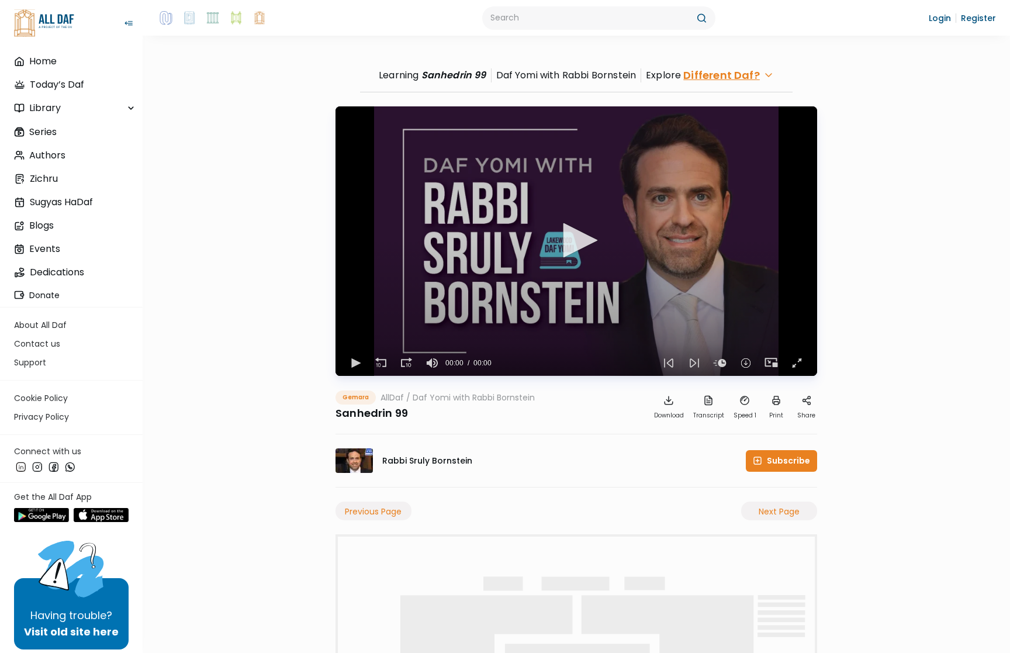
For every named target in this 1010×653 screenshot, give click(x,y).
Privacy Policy (41, 417)
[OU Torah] (166, 18)
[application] (576, 241)
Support (30, 362)
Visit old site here (71, 631)
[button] (940, 18)
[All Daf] (259, 18)
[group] (432, 363)
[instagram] (37, 467)
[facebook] (54, 467)
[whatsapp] (70, 467)
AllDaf (392, 397)
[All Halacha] (212, 18)
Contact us (37, 344)
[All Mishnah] (189, 18)
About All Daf (40, 325)
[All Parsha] (236, 18)
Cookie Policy (41, 398)
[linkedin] (21, 467)
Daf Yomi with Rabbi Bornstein (474, 397)
